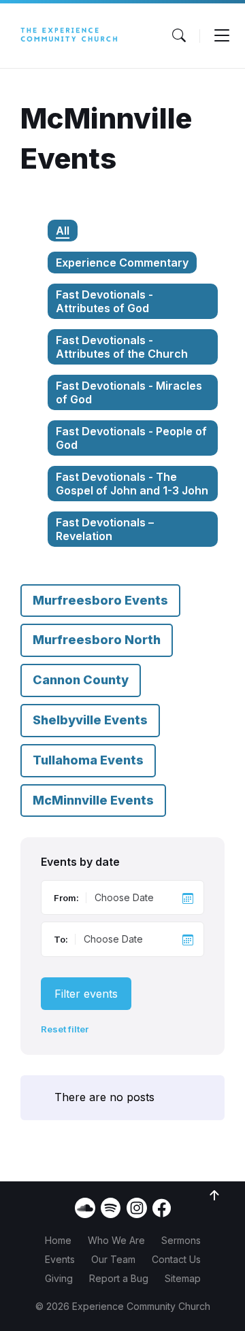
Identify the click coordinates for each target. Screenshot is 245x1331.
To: (61, 939)
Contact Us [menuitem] (176, 1259)
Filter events (86, 993)
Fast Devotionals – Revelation (105, 529)
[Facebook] (161, 1213)
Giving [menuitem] (59, 1278)
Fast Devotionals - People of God (131, 438)
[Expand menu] (221, 35)
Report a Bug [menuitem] (118, 1278)
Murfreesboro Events (100, 600)
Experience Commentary (122, 262)
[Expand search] (179, 35)
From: (66, 897)
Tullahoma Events (88, 760)
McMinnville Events (93, 800)
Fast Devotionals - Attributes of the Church (122, 346)
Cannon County (81, 680)
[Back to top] (214, 1195)
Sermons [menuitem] (181, 1240)
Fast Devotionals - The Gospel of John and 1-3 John (132, 483)
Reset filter (64, 1029)
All (62, 230)
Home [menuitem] (58, 1240)
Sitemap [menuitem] (183, 1278)
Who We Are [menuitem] (116, 1240)
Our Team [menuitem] (113, 1259)
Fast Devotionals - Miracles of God (129, 392)
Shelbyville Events (90, 720)
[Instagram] (137, 1208)
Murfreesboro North (97, 640)
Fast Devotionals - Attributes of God (104, 301)
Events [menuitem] (60, 1259)
